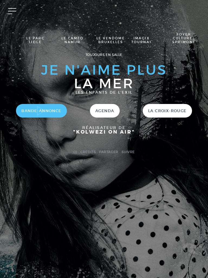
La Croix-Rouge (167, 110)
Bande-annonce (41, 110)
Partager (108, 152)
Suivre (128, 152)
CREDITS (88, 152)
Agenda (104, 110)
